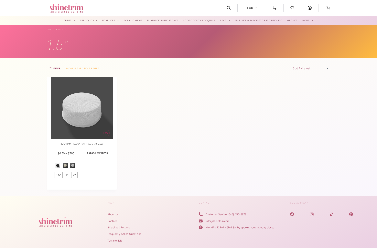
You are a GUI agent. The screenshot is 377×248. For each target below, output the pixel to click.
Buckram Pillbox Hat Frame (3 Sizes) (81, 143)
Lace (223, 20)
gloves (292, 20)
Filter (56, 68)
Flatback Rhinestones (162, 20)
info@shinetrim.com (217, 221)
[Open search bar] (229, 8)
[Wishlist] (292, 8)
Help (250, 7)
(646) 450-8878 (237, 214)
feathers (108, 20)
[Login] (310, 8)
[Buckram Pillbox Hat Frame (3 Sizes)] (82, 108)
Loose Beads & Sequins (199, 20)
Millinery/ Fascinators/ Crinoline (258, 20)
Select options (97, 152)
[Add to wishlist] (106, 133)
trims (67, 20)
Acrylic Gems (133, 20)
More (306, 20)
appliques (87, 20)
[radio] (58, 165)
